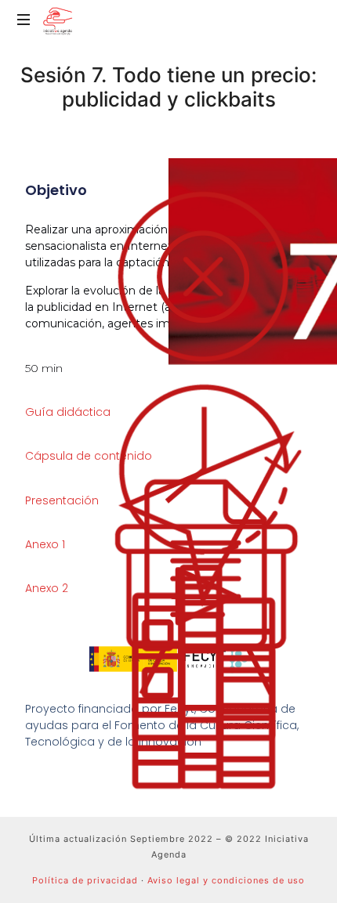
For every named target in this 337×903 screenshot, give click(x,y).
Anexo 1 (45, 544)
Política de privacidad (85, 880)
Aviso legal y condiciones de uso (226, 880)
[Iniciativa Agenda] (57, 19)
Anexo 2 (46, 588)
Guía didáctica (68, 412)
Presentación (62, 500)
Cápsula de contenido (88, 456)
